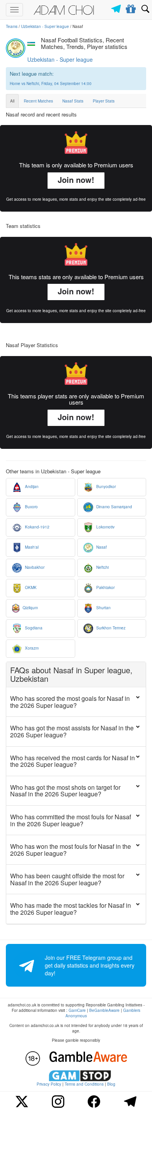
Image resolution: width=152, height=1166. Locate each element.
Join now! (76, 179)
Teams (12, 26)
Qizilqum (29, 607)
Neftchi (102, 567)
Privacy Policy (49, 1084)
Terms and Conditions (84, 1084)
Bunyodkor (105, 486)
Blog (111, 1084)
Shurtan (103, 607)
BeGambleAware (104, 1010)
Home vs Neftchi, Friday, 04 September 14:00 (51, 83)
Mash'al (31, 547)
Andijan (31, 486)
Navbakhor (34, 567)
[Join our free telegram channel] (117, 7)
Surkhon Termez (110, 628)
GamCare (77, 1010)
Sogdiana (33, 628)
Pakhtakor (105, 587)
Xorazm (31, 648)
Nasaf (101, 547)
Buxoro (31, 506)
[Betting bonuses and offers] (131, 7)
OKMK (30, 587)
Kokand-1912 (36, 527)
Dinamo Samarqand (113, 506)
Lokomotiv (105, 527)
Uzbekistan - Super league (45, 26)
